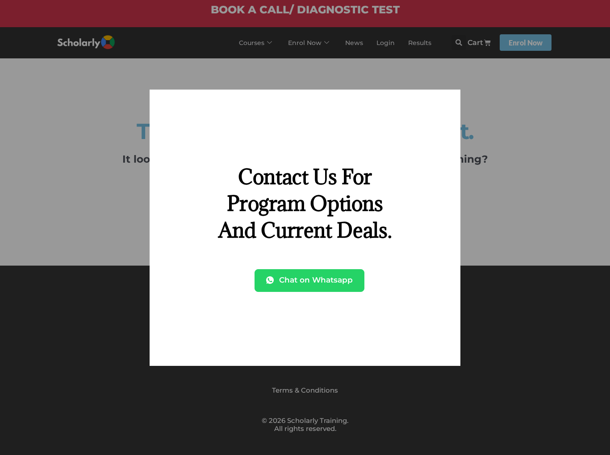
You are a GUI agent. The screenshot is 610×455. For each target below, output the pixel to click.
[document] (305, 227)
